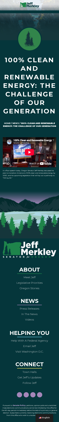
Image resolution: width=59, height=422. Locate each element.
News (15, 123)
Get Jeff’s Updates (29, 377)
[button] (29, 11)
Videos (29, 319)
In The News (29, 314)
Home (7, 123)
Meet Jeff (30, 277)
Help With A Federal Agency (29, 340)
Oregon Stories (29, 288)
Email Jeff (29, 346)
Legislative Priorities (29, 282)
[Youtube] (33, 394)
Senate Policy (19, 405)
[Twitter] (39, 394)
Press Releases (29, 308)
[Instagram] (26, 394)
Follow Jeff (29, 383)
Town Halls (30, 372)
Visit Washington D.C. (29, 351)
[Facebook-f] (19, 394)
